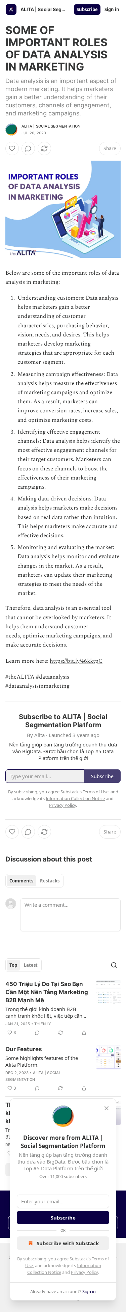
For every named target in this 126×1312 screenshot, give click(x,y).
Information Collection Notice (75, 798)
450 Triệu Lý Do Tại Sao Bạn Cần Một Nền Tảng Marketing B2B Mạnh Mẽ (46, 992)
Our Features (23, 1049)
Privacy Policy (84, 1272)
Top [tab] (13, 965)
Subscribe (87, 9)
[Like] (12, 148)
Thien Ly (42, 1023)
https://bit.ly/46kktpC (76, 661)
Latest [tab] (31, 965)
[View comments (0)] (28, 148)
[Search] (114, 965)
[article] (63, 1008)
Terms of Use (96, 792)
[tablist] (34, 880)
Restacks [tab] (49, 881)
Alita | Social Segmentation (51, 126)
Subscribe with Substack (68, 1243)
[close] (106, 1108)
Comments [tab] (21, 881)
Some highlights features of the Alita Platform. (41, 1061)
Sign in (111, 9)
